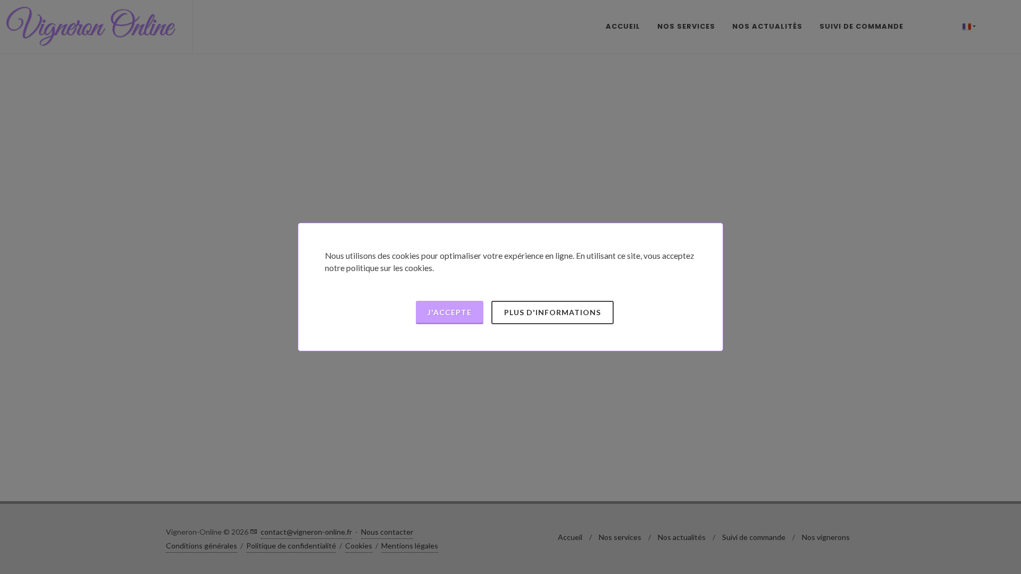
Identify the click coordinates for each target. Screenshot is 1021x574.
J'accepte (450, 312)
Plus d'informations (552, 312)
